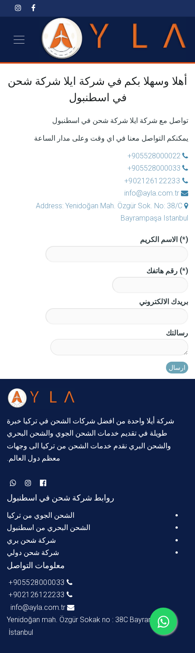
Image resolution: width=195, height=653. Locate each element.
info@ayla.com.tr (151, 193)
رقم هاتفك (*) (167, 270)
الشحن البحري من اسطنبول (48, 527)
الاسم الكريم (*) (164, 239)
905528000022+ (153, 156)
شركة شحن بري (31, 540)
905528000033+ (154, 168)
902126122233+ (152, 181)
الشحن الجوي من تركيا (40, 515)
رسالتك (177, 333)
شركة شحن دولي (33, 552)
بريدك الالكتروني (163, 301)
